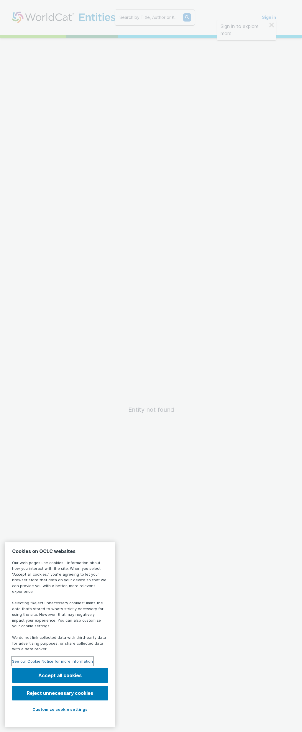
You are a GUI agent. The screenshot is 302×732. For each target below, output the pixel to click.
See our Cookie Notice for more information (52, 661)
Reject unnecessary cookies (60, 693)
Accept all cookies (60, 675)
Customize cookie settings (60, 709)
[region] (60, 634)
